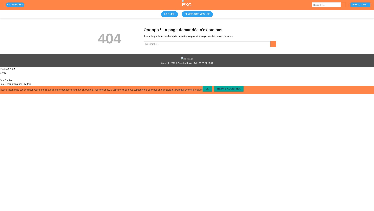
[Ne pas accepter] (248, 89)
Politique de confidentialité (189, 90)
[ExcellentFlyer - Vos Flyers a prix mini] (187, 5)
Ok (207, 88)
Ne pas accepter (229, 88)
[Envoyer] (343, 4)
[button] (15, 4)
